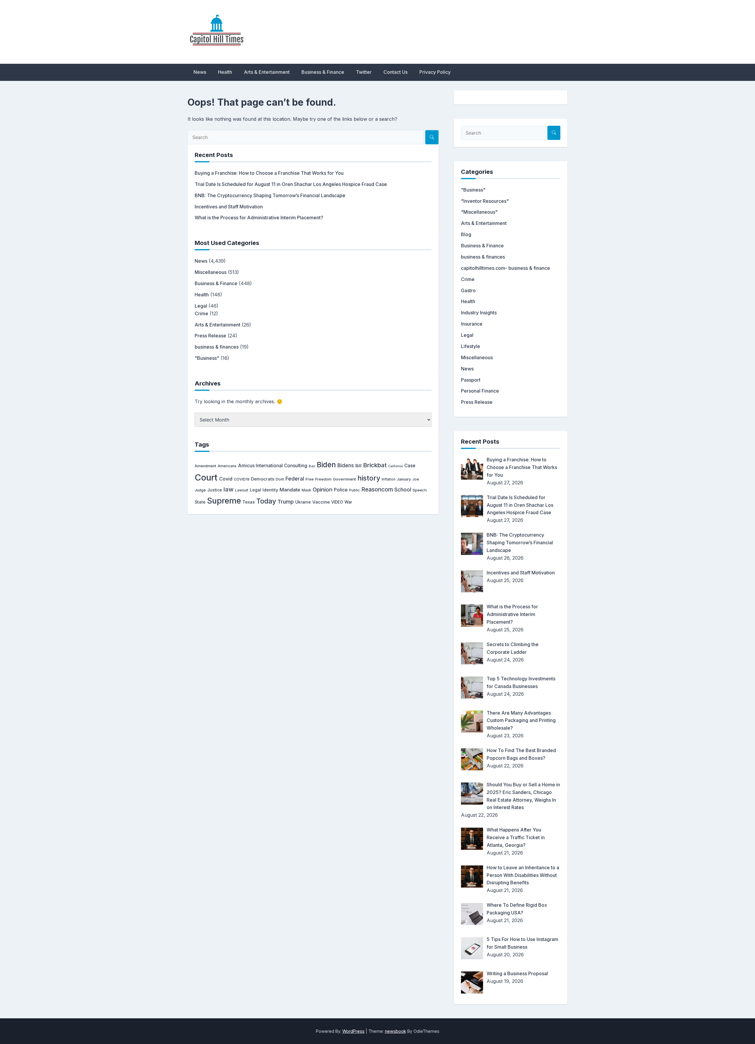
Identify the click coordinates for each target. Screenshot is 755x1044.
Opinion (322, 489)
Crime (201, 313)
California (395, 466)
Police (341, 490)
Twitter (364, 72)
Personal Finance (480, 391)
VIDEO (337, 502)
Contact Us (395, 72)
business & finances (217, 347)
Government (344, 479)
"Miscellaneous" (479, 212)
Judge (200, 490)
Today (266, 501)
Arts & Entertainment (267, 72)
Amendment (205, 466)
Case (409, 465)
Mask (306, 490)
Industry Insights (479, 313)
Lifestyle (470, 346)
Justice (214, 490)
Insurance (471, 324)
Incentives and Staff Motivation (229, 207)
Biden (326, 464)
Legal (201, 306)
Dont (280, 479)
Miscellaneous (210, 272)
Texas (248, 501)
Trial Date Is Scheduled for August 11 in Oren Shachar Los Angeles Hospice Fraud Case (291, 184)
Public (354, 490)
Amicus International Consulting (272, 465)
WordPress (353, 1031)
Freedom (323, 479)
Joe (415, 479)
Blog (466, 234)
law (229, 489)
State (200, 501)
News (199, 72)
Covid (225, 479)
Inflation (388, 479)
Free (310, 479)
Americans (227, 466)
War (348, 502)
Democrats (262, 479)
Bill (358, 465)
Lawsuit (241, 490)
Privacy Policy (435, 72)
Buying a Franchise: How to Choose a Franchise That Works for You (269, 173)
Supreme (224, 501)
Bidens (345, 465)
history (368, 478)
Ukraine (303, 502)
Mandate (290, 490)
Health (225, 72)
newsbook (395, 1031)
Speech (420, 490)
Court (206, 477)
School (402, 489)
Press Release (210, 336)
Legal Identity (264, 489)
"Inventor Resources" (485, 201)
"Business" (207, 358)
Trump (286, 501)
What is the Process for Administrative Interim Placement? (259, 217)
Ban (312, 466)
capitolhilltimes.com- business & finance (505, 268)
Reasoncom (377, 489)
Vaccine (321, 502)
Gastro (468, 290)
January (404, 479)
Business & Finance (322, 72)
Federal (294, 479)
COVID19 (242, 479)
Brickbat (375, 465)
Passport (470, 380)
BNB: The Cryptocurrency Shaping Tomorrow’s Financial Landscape (270, 195)
